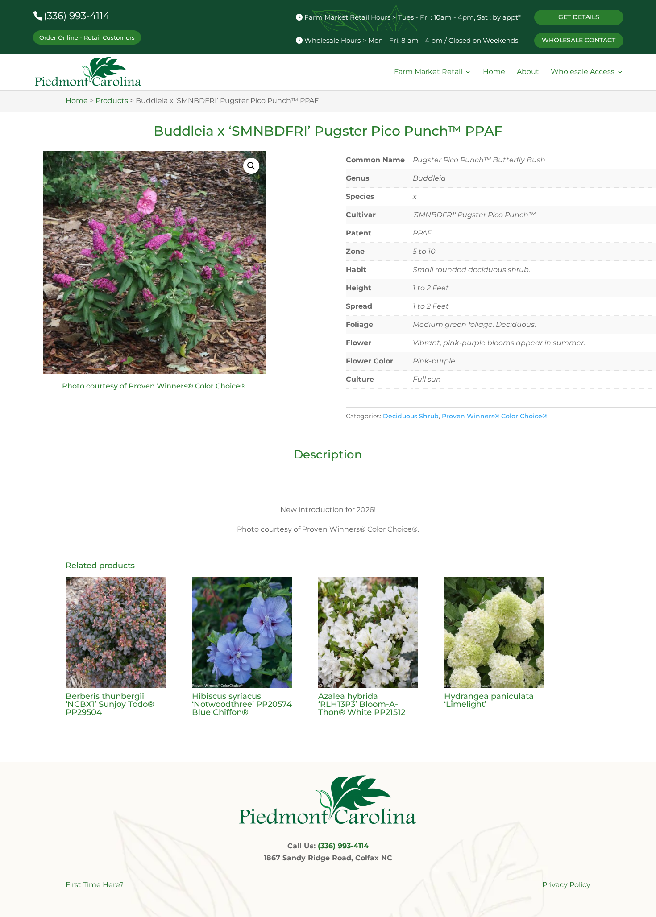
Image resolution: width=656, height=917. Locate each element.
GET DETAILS (578, 17)
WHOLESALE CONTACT (578, 40)
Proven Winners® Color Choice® (494, 416)
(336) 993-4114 (77, 16)
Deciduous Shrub (411, 416)
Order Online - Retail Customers (87, 37)
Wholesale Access (582, 72)
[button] (251, 166)
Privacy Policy (566, 884)
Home (494, 72)
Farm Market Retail (428, 72)
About (528, 72)
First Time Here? (95, 884)
